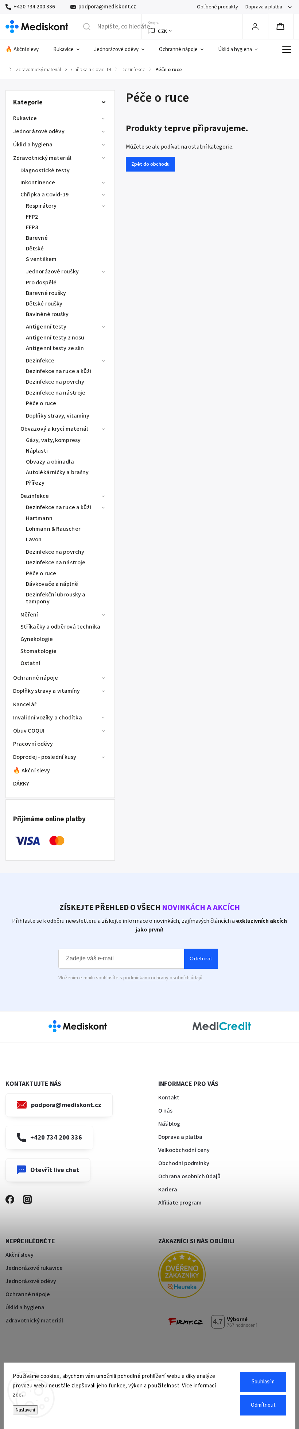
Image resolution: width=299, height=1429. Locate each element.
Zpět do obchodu (150, 164)
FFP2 (32, 217)
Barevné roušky (46, 293)
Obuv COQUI (28, 731)
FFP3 (32, 227)
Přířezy (35, 483)
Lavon (34, 539)
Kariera (167, 1190)
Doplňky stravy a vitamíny (46, 691)
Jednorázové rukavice (34, 1268)
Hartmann (39, 518)
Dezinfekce (40, 361)
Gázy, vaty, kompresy (53, 440)
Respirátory (41, 206)
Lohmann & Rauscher (53, 529)
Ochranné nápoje (35, 678)
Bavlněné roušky (47, 314)
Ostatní (30, 663)
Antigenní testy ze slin (55, 348)
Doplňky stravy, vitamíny (57, 416)
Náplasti (37, 451)
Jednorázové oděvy (39, 131)
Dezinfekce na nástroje (55, 393)
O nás (165, 1111)
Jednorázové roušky (52, 272)
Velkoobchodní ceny (184, 1150)
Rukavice (25, 118)
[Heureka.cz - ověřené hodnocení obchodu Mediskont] (193, 1276)
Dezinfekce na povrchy (55, 382)
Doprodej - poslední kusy (44, 757)
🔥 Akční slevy (31, 771)
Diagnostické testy (45, 170)
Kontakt (168, 1098)
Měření (29, 615)
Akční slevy (19, 1255)
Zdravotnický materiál (42, 158)
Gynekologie (36, 639)
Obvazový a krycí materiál (54, 429)
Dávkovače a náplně (52, 584)
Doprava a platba (263, 7)
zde (17, 1395)
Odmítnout (263, 1405)
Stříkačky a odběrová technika (60, 627)
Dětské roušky (44, 304)
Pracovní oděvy (33, 744)
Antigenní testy (46, 327)
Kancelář (24, 704)
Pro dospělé (41, 282)
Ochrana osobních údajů (189, 1176)
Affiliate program (180, 1203)
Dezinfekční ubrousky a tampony (55, 598)
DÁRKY (21, 784)
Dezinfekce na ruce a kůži (59, 371)
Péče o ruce (41, 403)
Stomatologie (38, 651)
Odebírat (201, 958)
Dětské (35, 249)
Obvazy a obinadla (50, 462)
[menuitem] (25, 49)
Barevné (37, 238)
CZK (162, 31)
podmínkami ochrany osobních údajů (162, 978)
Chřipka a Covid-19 (44, 195)
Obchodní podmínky (183, 1163)
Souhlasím (263, 1382)
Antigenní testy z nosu (55, 338)
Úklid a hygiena (33, 145)
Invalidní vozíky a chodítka (47, 718)
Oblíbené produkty (217, 7)
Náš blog (169, 1124)
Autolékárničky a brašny (57, 472)
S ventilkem (41, 259)
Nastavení (25, 1409)
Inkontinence (37, 182)
